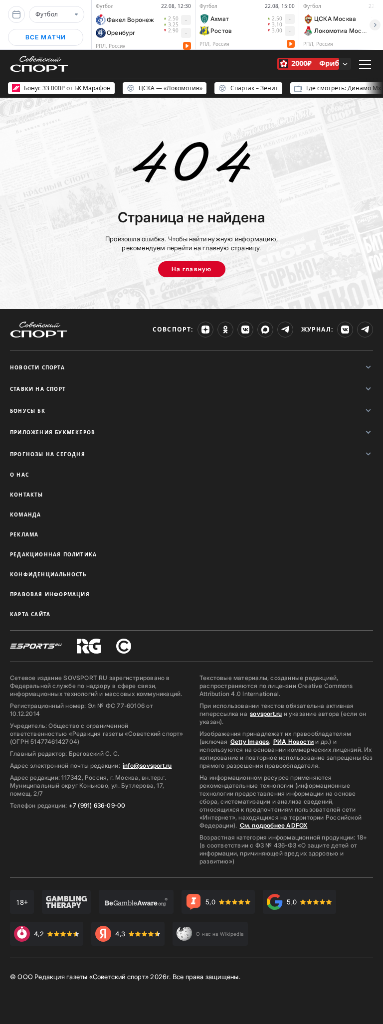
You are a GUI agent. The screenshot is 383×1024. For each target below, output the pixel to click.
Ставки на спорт (38, 388)
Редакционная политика (53, 554)
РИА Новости (293, 741)
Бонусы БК (27, 410)
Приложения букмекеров (52, 432)
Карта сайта (30, 614)
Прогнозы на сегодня (47, 454)
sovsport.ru (266, 713)
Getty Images (249, 741)
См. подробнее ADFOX (274, 825)
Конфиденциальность (48, 574)
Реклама (24, 534)
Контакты (26, 494)
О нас (19, 474)
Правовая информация (50, 594)
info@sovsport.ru (147, 765)
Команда (25, 514)
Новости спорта (37, 367)
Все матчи (45, 37)
